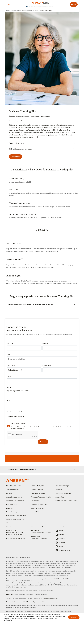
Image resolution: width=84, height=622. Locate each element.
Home (8, 10)
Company (9, 376)
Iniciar (73, 4)
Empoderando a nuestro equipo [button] (16, 515)
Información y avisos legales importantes (22, 469)
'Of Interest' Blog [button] (64, 550)
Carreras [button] (9, 493)
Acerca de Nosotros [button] (12, 489)
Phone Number (47, 365)
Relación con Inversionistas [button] (15, 501)
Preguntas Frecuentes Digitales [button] (41, 497)
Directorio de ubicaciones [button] (39, 504)
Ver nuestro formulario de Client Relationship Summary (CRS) (25, 602)
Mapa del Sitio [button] (35, 512)
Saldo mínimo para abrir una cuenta (20, 149)
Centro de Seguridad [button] (37, 508)
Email (8, 354)
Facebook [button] (61, 538)
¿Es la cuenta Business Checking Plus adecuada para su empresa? (31, 304)
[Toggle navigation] (8, 4)
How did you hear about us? (14, 412)
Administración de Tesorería (30, 10)
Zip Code (9, 401)
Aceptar (73, 617)
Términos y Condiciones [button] (63, 493)
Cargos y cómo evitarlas (16, 143)
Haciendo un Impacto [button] (13, 512)
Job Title (9, 387)
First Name (10, 343)
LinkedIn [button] (61, 534)
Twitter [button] (60, 530)
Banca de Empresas (16, 10)
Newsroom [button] (9, 508)
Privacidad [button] (59, 489)
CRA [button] (7, 523)
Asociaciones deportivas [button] (14, 497)
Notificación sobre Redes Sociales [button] (66, 501)
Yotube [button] (60, 546)
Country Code (11, 365)
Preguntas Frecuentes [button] (38, 493)
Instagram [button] (61, 542)
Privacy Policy (20, 428)
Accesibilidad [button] (60, 497)
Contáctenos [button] (15, 157)
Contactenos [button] (35, 501)
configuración (8, 620)
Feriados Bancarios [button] (37, 489)
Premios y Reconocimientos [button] (15, 519)
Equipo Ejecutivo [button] (11, 504)
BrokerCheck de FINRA (50, 598)
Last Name (45, 343)
